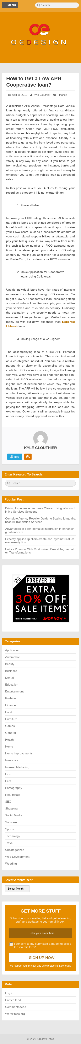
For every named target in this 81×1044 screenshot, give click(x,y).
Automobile (12, 657)
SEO (8, 801)
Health (9, 739)
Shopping (11, 808)
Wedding (11, 863)
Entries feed (13, 1000)
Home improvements (19, 753)
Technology (12, 836)
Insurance (11, 760)
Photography (13, 787)
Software (11, 822)
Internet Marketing (17, 767)
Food (8, 712)
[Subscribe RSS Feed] (28, 457)
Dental (9, 677)
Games (10, 726)
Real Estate (12, 794)
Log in (9, 993)
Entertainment (14, 691)
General (10, 732)
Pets (8, 781)
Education (11, 684)
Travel (9, 843)
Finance (62, 94)
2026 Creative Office (40, 1039)
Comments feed (15, 1007)
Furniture (11, 719)
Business (11, 670)
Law (8, 774)
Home (9, 746)
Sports (9, 829)
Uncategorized (14, 849)
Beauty (9, 664)
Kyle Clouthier (41, 94)
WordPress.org (15, 1013)
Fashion (10, 698)
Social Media (13, 815)
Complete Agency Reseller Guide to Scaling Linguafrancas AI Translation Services (40, 520)
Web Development (17, 856)
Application (12, 650)
